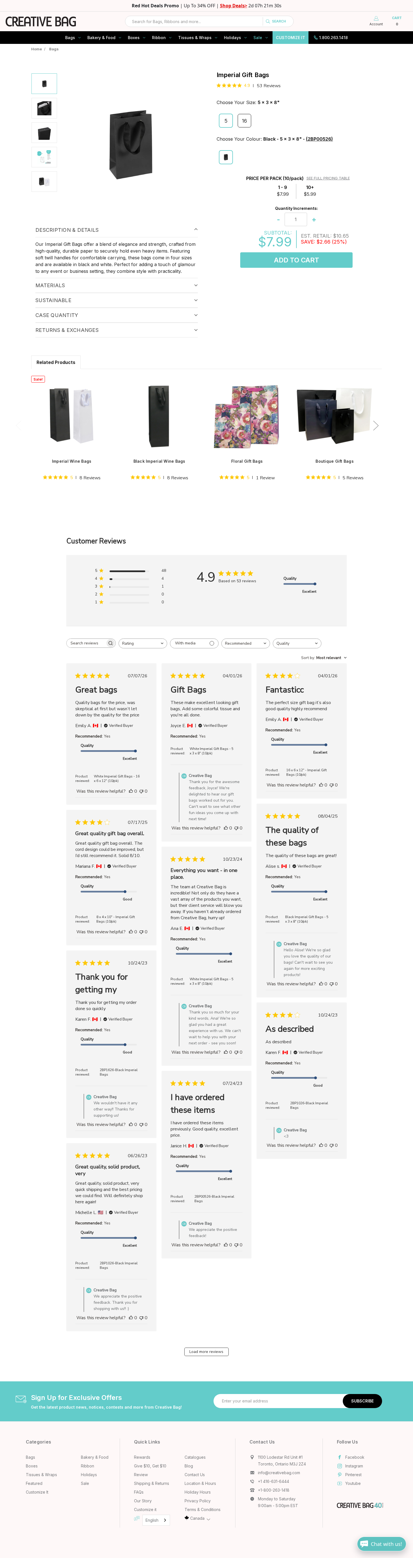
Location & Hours (200, 1483)
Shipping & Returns (151, 1483)
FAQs (139, 1492)
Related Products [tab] (56, 362)
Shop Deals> (233, 6)
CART (397, 21)
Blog (189, 1465)
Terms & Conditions (203, 1509)
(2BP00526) (319, 139)
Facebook (354, 1457)
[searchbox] (86, 643)
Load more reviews (206, 1351)
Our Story (143, 1500)
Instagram (354, 1465)
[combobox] (209, 21)
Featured (34, 1483)
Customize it (145, 1509)
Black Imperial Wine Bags (159, 461)
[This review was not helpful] (141, 791)
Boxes (134, 37)
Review (141, 1474)
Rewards (142, 1457)
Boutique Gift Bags (335, 461)
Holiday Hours (198, 1492)
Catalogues (195, 1457)
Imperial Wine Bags (72, 461)
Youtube (353, 1483)
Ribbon (159, 37)
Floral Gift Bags (247, 461)
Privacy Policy (198, 1500)
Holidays (232, 37)
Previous (18, 425)
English (152, 1520)
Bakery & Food (101, 37)
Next (375, 425)
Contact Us (195, 1474)
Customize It (290, 37)
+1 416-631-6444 (273, 1481)
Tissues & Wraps (195, 37)
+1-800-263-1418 (273, 1490)
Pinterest (353, 1474)
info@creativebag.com (279, 1472)
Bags (70, 37)
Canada (197, 1518)
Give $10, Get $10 (150, 1465)
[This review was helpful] (131, 791)
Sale (257, 37)
